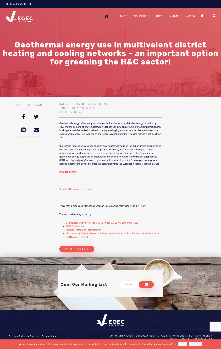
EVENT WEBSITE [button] (76, 249)
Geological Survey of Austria (80, 222)
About (122, 16)
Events (174, 16)
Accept (182, 344)
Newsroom (140, 16)
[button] (146, 284)
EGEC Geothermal (75, 226)
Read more (195, 344)
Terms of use (49, 336)
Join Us (191, 16)
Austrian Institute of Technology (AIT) (85, 230)
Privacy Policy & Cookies (24, 336)
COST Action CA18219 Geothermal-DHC (118, 222)
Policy (158, 16)
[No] (217, 344)
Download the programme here (75, 189)
